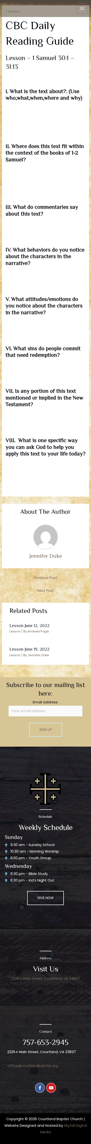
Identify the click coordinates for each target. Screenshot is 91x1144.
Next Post (45, 590)
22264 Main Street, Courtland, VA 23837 (45, 978)
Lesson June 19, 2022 (29, 649)
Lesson (14, 631)
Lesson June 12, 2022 (29, 625)
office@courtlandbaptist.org (32, 1065)
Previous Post (45, 577)
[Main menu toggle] (82, 8)
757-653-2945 (45, 1042)
